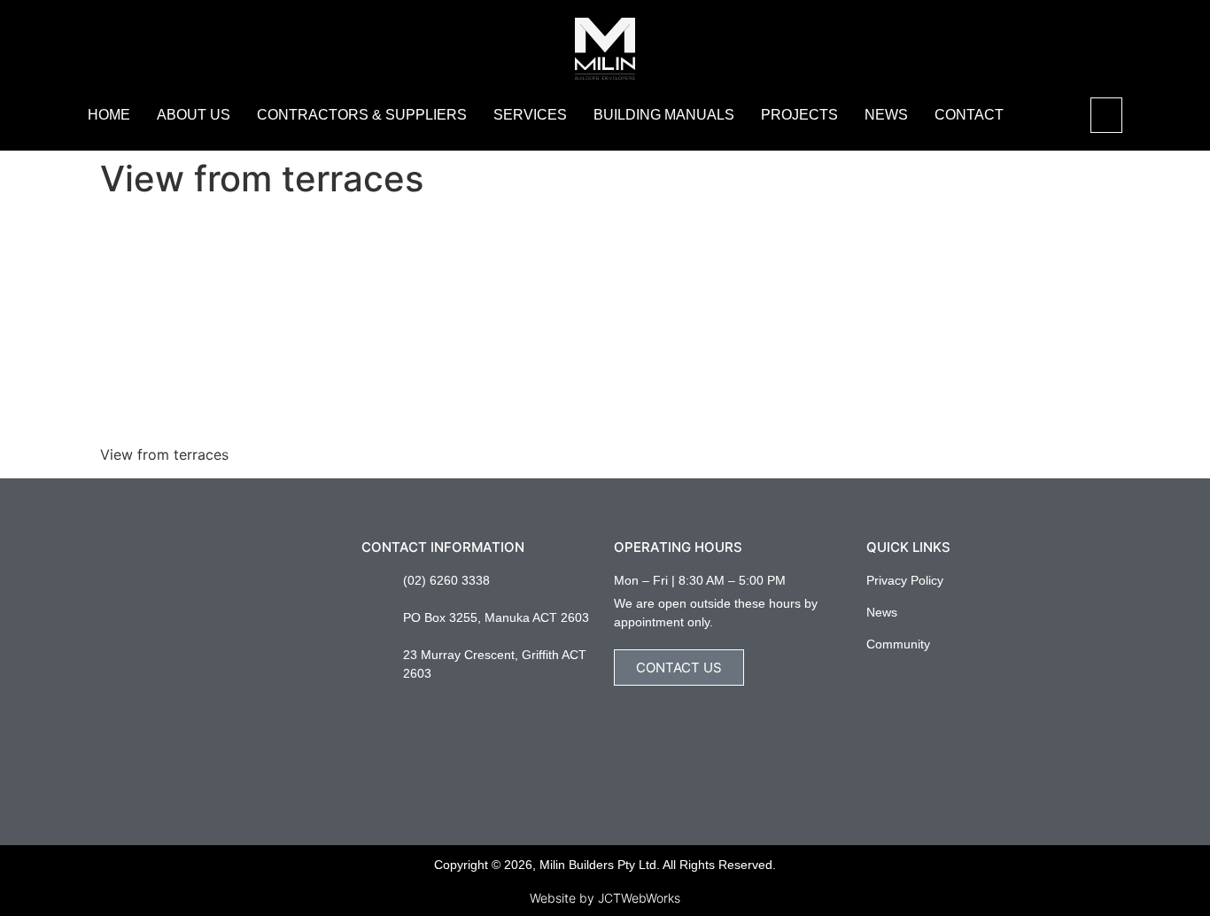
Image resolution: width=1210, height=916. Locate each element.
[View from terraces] (233, 421)
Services (530, 114)
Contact (969, 114)
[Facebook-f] (873, 678)
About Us (193, 114)
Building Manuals (663, 114)
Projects (799, 114)
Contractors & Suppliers (362, 114)
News (886, 114)
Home (109, 114)
